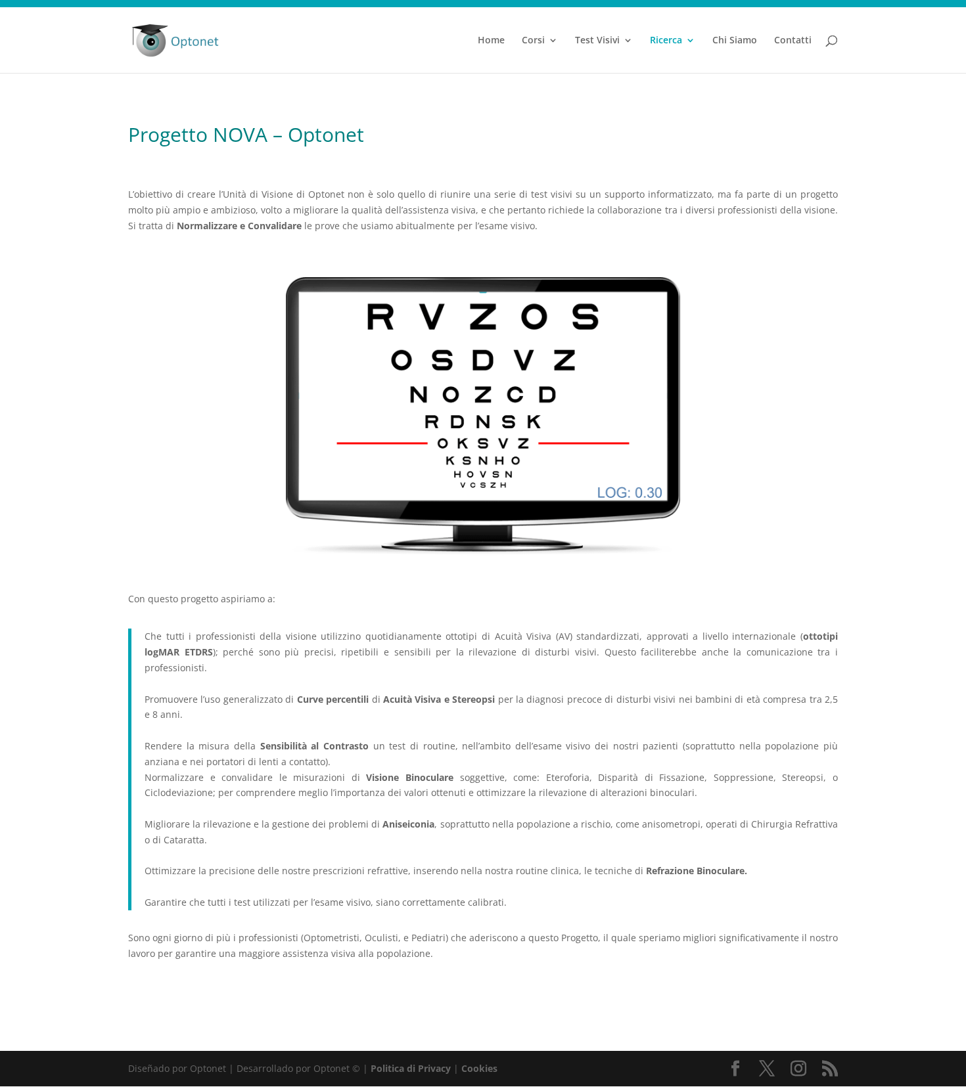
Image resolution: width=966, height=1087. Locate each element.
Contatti (793, 40)
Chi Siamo (734, 40)
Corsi (533, 40)
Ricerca (666, 40)
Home (491, 40)
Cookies (479, 1068)
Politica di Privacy (411, 1068)
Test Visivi (597, 40)
